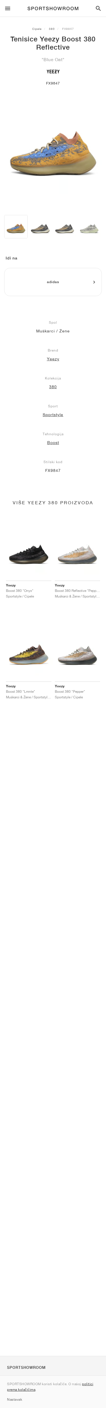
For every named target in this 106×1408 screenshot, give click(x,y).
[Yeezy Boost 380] (40, 226)
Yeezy (53, 359)
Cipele (37, 28)
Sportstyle (53, 414)
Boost (53, 442)
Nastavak (14, 1399)
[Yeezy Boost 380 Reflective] (16, 226)
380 (52, 28)
